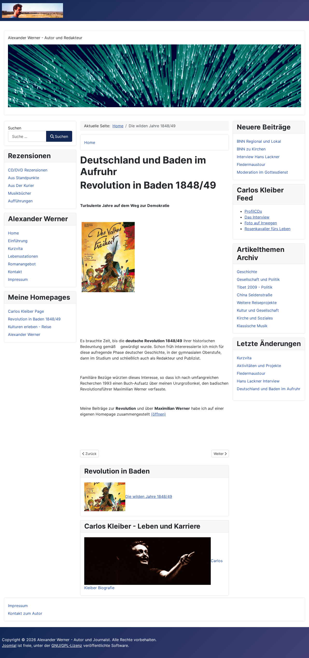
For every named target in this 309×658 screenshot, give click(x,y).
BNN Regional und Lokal (259, 141)
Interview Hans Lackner (258, 156)
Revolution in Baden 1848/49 (34, 319)
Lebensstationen (23, 256)
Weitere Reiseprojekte (257, 302)
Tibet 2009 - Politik (255, 287)
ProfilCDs (253, 211)
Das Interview (257, 217)
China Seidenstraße (254, 294)
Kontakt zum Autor (25, 613)
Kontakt (15, 271)
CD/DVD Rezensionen (27, 170)
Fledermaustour (251, 164)
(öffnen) (158, 414)
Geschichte (247, 271)
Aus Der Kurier (21, 185)
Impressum (18, 279)
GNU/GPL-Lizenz (66, 645)
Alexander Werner (24, 334)
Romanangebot (22, 264)
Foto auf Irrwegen (261, 222)
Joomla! (9, 645)
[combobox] (27, 136)
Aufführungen (20, 200)
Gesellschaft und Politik (258, 279)
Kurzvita (15, 248)
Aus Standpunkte (23, 177)
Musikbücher (19, 193)
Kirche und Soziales (255, 318)
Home (13, 233)
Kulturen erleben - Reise (29, 326)
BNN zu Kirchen (251, 149)
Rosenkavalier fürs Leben (267, 228)
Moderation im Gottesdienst (262, 172)
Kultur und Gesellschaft (258, 310)
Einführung (18, 240)
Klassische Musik (252, 325)
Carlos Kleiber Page (26, 311)
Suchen (14, 128)
